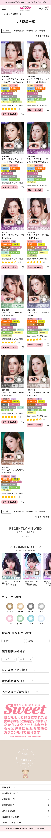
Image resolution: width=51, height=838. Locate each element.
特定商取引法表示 (10, 816)
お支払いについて (10, 793)
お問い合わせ (8, 805)
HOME (5, 14)
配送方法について (10, 787)
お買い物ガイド (9, 799)
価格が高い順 (31, 31)
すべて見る (25, 536)
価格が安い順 (19, 31)
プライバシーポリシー (11, 822)
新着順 (42, 31)
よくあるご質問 (8, 811)
